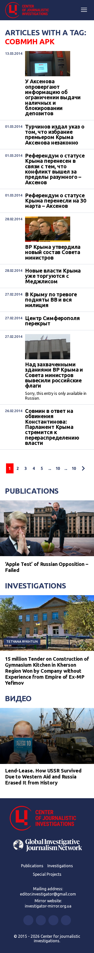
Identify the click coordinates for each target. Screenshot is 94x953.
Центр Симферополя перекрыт (52, 321)
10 (58, 468)
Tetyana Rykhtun (22, 641)
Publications (32, 491)
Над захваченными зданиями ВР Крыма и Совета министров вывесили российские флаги (54, 375)
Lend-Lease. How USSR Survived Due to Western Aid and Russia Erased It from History (43, 776)
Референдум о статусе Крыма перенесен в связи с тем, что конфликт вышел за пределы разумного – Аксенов (55, 169)
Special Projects (47, 874)
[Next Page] (83, 468)
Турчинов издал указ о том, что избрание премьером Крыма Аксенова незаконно (54, 134)
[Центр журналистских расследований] (29, 10)
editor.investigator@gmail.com (48, 894)
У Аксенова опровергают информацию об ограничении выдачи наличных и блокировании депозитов (53, 97)
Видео (18, 698)
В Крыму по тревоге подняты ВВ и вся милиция (51, 300)
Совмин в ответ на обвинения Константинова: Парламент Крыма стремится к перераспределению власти (52, 427)
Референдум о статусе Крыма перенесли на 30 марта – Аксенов (55, 201)
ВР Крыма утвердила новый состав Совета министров (52, 252)
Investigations (35, 585)
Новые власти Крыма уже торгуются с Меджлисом (53, 276)
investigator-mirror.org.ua (48, 906)
